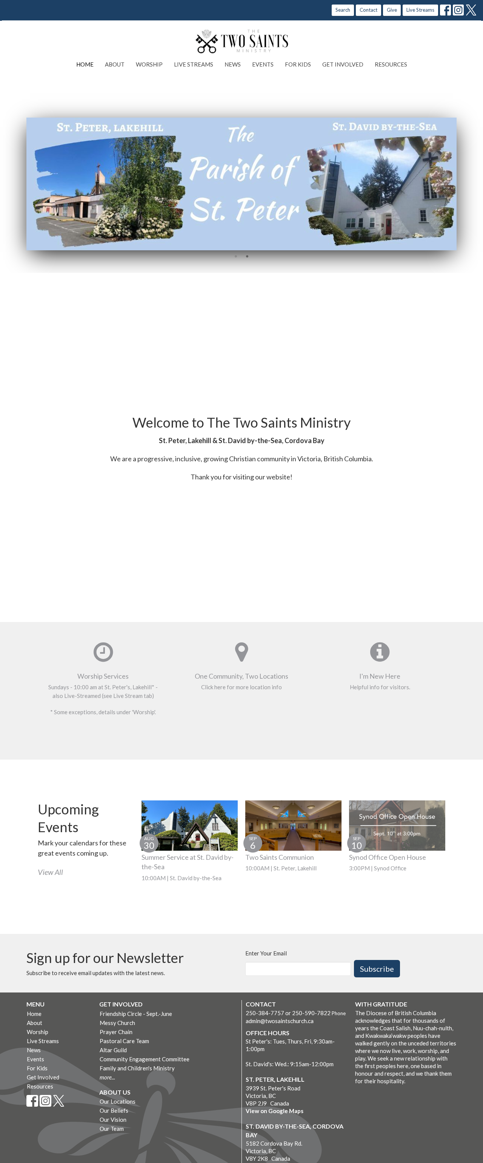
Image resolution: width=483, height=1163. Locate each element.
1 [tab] (236, 256)
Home (85, 64)
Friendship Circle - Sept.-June (136, 1013)
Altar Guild (113, 1050)
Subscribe (377, 968)
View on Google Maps (274, 1110)
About (115, 64)
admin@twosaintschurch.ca (280, 1020)
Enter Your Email (266, 953)
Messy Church (117, 1022)
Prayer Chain (116, 1031)
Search (342, 10)
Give (392, 10)
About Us (115, 1092)
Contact (368, 10)
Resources (391, 64)
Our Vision (113, 1119)
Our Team (112, 1128)
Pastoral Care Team (124, 1040)
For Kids (298, 64)
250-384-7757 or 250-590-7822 (288, 1012)
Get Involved (342, 64)
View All (50, 871)
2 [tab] (247, 256)
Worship (149, 64)
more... (107, 1077)
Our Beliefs (114, 1110)
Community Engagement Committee (144, 1059)
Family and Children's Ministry (137, 1068)
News (233, 64)
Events (263, 64)
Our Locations (117, 1101)
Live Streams (420, 10)
